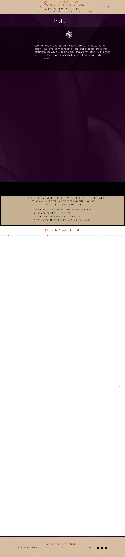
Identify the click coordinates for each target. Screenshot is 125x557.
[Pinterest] (108, 10)
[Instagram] (108, 7)
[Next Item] (119, 385)
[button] (88, 547)
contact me (47, 220)
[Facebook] (108, 4)
